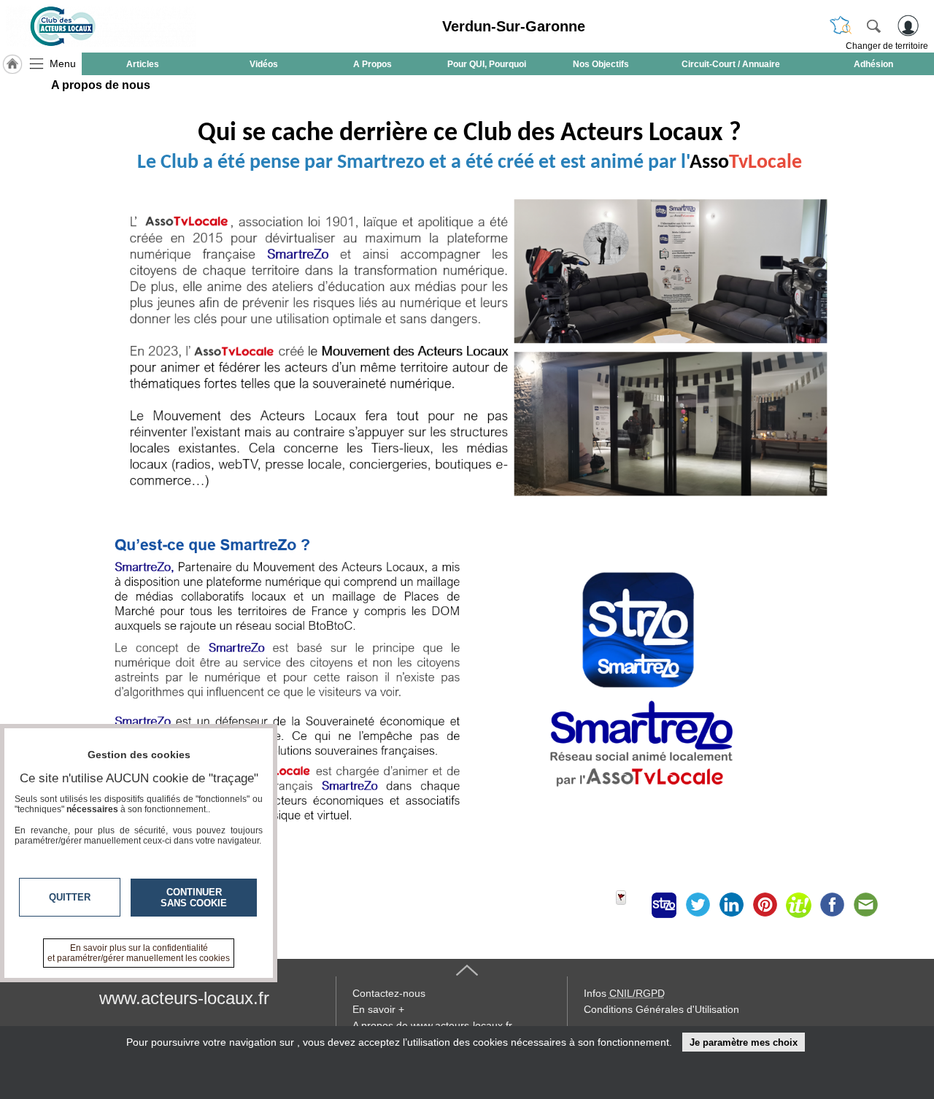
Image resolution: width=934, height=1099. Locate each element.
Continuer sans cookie (194, 898)
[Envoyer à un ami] (865, 904)
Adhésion (873, 64)
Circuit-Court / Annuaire (731, 64)
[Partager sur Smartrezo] (664, 904)
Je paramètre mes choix (744, 1042)
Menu (63, 63)
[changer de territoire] (841, 25)
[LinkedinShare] (731, 904)
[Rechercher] (873, 25)
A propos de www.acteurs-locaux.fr (432, 1025)
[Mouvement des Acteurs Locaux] (101, 26)
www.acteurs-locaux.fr (184, 998)
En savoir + (378, 1009)
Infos (624, 993)
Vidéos (264, 64)
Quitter (69, 897)
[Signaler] (630, 904)
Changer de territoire (887, 46)
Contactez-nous (388, 993)
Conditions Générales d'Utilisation (661, 1009)
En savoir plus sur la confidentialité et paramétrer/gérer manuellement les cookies (138, 953)
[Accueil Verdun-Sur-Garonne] (12, 64)
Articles (142, 64)
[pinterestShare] (764, 904)
